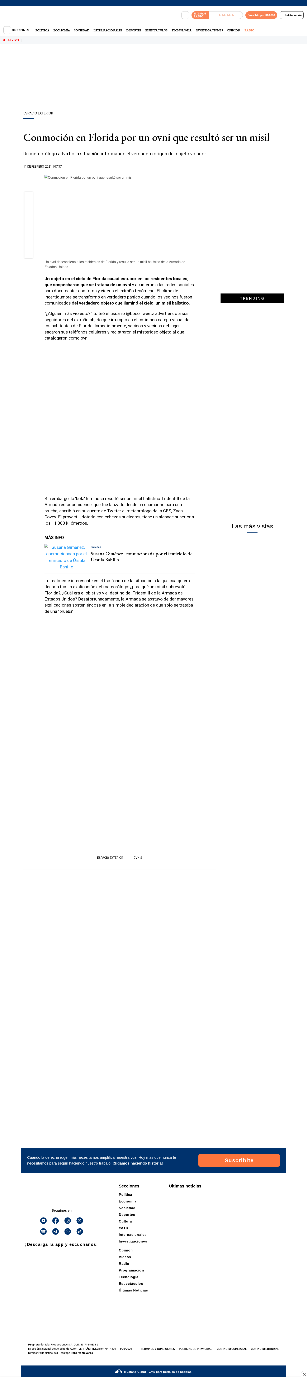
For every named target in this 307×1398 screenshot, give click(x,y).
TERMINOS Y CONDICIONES (158, 1349)
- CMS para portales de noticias (158, 1371)
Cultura (125, 1221)
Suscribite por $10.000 (261, 15)
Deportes (133, 30)
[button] (28, 197)
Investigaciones (209, 30)
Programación (131, 1270)
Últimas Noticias (133, 1290)
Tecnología (182, 30)
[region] (153, 78)
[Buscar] (185, 15)
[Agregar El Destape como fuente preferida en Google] (194, 167)
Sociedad (81, 30)
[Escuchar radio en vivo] (226, 15)
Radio (249, 30)
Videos (125, 1257)
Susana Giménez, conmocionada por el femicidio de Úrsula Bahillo (141, 556)
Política (42, 30)
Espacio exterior (110, 857)
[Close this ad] (304, 1374)
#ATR (123, 1228)
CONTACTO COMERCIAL (232, 1349)
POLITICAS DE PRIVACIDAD (196, 1349)
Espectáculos (156, 30)
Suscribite (239, 1160)
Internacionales (108, 30)
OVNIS (137, 857)
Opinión (233, 30)
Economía (61, 30)
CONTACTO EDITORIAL (265, 1349)
